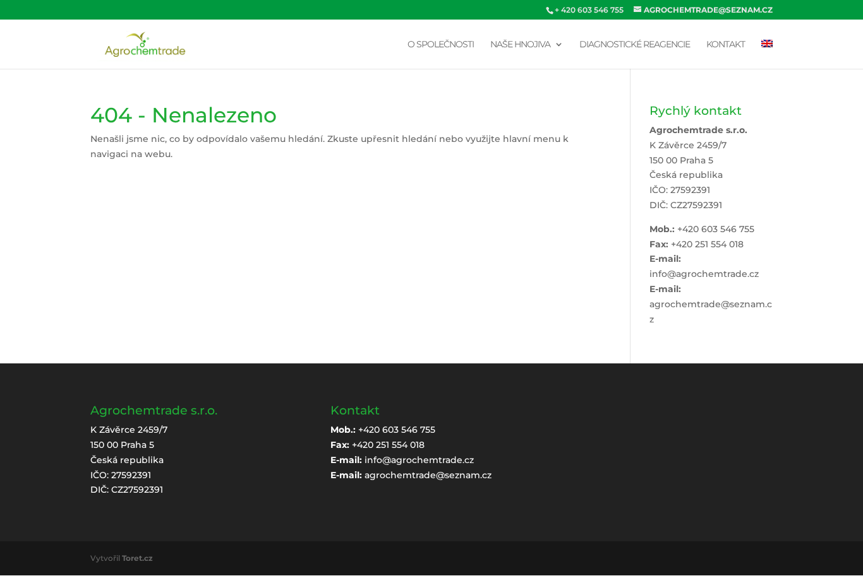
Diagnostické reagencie (634, 45)
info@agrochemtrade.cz (704, 273)
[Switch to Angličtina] (767, 54)
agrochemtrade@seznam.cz (428, 475)
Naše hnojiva (520, 45)
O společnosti (440, 45)
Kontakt (725, 45)
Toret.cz (137, 558)
